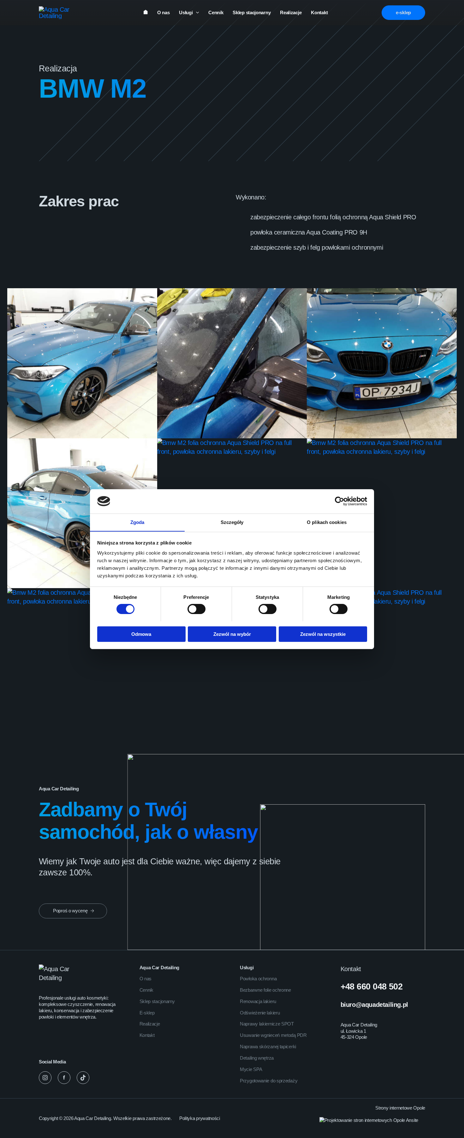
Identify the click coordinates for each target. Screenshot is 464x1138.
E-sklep (147, 1012)
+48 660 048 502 (372, 986)
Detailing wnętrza (257, 1058)
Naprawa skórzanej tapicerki (268, 1046)
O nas (163, 12)
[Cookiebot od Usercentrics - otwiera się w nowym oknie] (339, 501)
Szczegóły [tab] (232, 522)
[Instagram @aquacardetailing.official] (45, 1077)
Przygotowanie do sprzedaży (268, 1080)
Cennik (215, 12)
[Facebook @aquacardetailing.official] (64, 1077)
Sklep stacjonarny (252, 12)
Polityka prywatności (199, 1118)
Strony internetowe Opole (400, 1108)
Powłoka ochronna (258, 978)
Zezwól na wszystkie (323, 633)
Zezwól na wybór (232, 633)
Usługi (186, 12)
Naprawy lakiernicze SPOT (267, 1023)
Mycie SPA (251, 1069)
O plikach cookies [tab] (327, 522)
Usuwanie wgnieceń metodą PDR (273, 1035)
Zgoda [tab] (137, 522)
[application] (196, 12)
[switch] (196, 609)
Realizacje (290, 12)
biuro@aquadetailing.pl (374, 1004)
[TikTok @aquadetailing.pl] (83, 1077)
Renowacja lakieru (258, 1001)
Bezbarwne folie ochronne (265, 990)
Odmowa (141, 633)
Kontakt (319, 12)
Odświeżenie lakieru (260, 1012)
